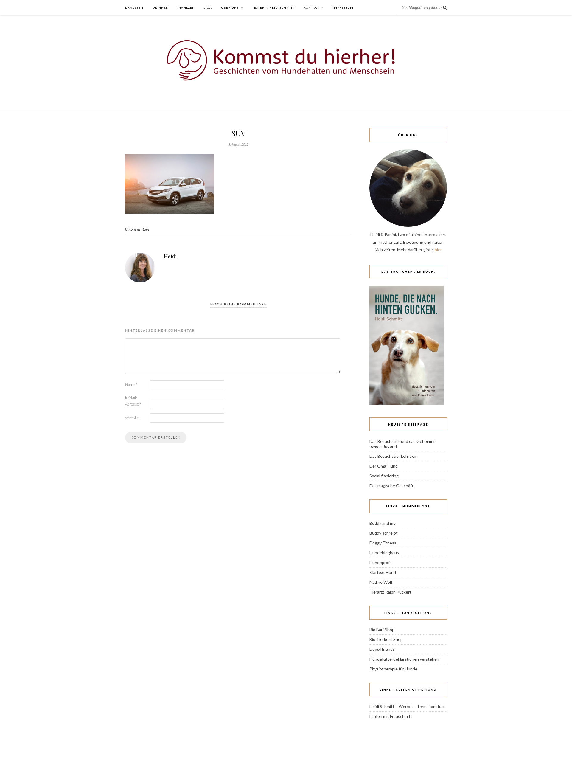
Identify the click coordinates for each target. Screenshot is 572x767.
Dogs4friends (382, 649)
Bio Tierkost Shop (386, 639)
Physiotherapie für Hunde (393, 668)
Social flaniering (384, 475)
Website (132, 417)
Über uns (230, 7)
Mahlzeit (186, 7)
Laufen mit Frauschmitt (390, 716)
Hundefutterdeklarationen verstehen (404, 659)
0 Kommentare (137, 229)
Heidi (170, 256)
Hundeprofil (380, 562)
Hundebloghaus (384, 552)
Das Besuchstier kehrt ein (393, 456)
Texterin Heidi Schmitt (273, 7)
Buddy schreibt (383, 532)
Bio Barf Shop (381, 629)
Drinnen (161, 7)
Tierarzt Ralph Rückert (390, 591)
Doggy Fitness (382, 542)
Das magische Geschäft (391, 485)
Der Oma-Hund (383, 465)
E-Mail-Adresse (133, 400)
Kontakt (311, 7)
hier (438, 249)
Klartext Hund (382, 572)
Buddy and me (382, 523)
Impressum (343, 7)
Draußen (134, 7)
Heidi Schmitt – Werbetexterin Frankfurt (407, 706)
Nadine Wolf (380, 582)
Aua (208, 7)
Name (131, 384)
